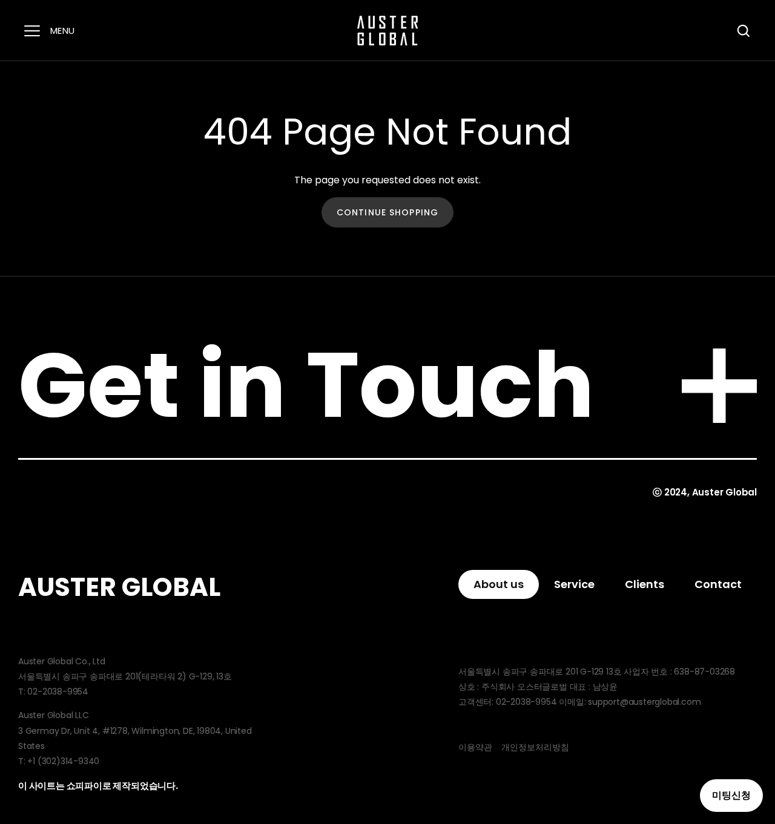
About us (498, 584)
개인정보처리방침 (535, 747)
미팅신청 (731, 795)
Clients (644, 584)
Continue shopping (387, 212)
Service (574, 584)
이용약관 (475, 747)
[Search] (743, 31)
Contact (718, 584)
